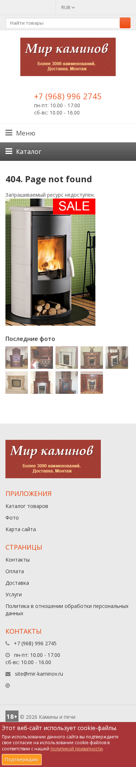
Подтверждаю (21, 759)
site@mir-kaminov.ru (39, 673)
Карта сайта (20, 529)
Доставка (17, 582)
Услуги (13, 594)
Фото (12, 517)
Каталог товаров (26, 506)
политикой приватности (76, 749)
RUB (66, 7)
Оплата (14, 571)
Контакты (17, 559)
